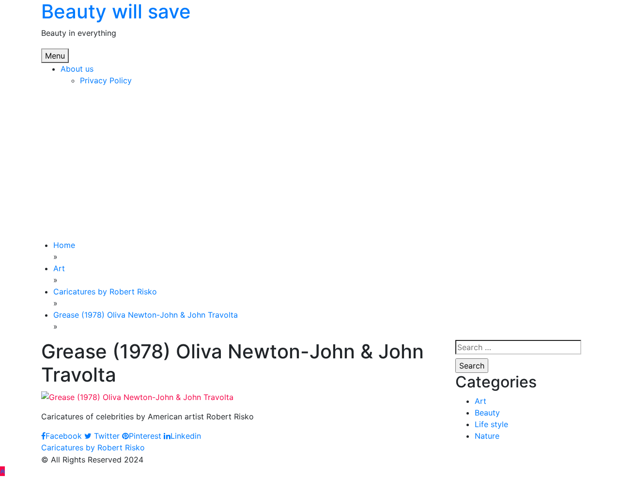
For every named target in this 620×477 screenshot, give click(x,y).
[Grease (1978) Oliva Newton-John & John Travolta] (137, 396)
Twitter (106, 436)
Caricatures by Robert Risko (93, 447)
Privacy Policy (106, 80)
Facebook (64, 436)
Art (480, 401)
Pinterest (145, 436)
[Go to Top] (2, 471)
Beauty (487, 412)
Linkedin (185, 436)
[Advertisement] (310, 166)
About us (77, 69)
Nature (487, 436)
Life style (491, 424)
